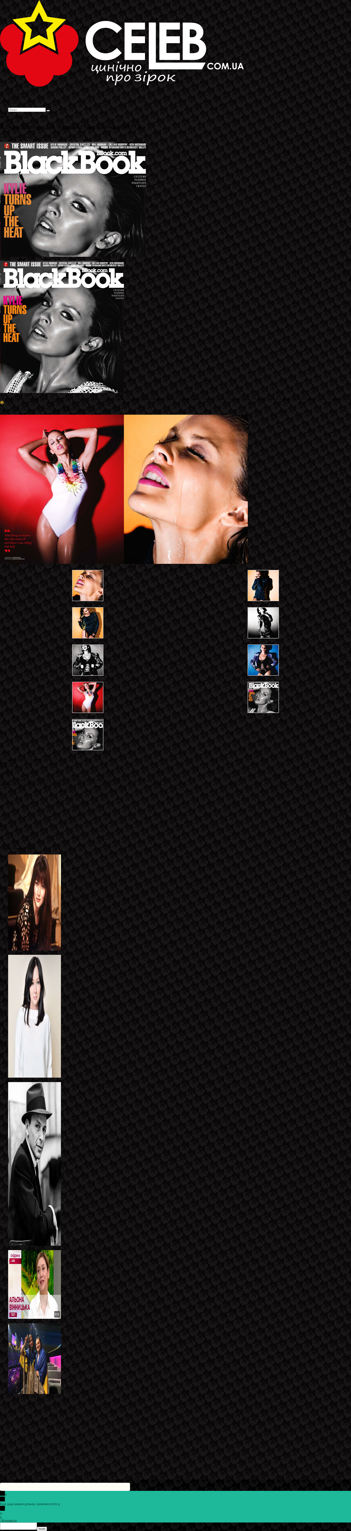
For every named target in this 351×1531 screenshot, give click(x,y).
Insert (42, 1528)
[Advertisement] (122, 814)
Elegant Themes (27, 1463)
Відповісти (9, 1520)
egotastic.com (52, 759)
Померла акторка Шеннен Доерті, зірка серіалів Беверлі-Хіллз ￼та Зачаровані (62, 1080)
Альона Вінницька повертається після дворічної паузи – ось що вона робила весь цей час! (70, 1321)
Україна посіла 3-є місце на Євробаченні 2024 (39, 1396)
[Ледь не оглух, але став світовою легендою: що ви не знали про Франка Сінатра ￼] (34, 1244)
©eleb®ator (27, 136)
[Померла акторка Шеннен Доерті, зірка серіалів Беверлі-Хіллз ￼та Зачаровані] (34, 1076)
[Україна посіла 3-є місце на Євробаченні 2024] (34, 1393)
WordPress (63, 1463)
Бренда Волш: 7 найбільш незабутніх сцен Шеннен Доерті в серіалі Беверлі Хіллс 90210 (69, 953)
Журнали (62, 136)
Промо (75, 136)
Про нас (14, 106)
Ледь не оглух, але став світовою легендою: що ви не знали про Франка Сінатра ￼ (66, 1248)
